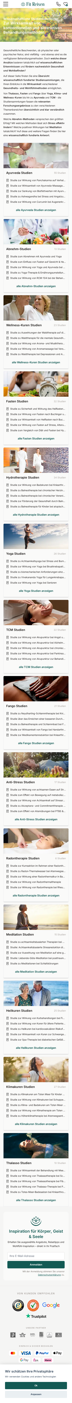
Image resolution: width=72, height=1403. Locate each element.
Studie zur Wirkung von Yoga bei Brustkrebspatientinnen (38, 566)
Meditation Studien (20, 934)
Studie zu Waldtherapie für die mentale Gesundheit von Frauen (38, 338)
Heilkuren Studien (19, 1010)
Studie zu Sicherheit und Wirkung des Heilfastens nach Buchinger (38, 408)
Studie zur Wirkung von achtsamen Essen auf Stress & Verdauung (38, 789)
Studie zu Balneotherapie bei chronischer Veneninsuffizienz (38, 495)
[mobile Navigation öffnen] (5, 4)
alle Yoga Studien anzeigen (36, 590)
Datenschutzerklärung (49, 1274)
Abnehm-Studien (18, 249)
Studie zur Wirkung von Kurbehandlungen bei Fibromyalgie (38, 1018)
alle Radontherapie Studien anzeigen (36, 895)
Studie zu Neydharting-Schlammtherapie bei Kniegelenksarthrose (38, 713)
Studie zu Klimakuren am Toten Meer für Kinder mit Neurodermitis (38, 1094)
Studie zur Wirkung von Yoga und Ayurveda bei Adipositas (38, 267)
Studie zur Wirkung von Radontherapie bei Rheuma (38, 887)
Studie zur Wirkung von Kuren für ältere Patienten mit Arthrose (38, 1023)
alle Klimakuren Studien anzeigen (36, 1124)
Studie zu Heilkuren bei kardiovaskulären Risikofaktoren (38, 1028)
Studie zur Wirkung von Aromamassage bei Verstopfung (38, 348)
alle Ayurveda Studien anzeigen (36, 210)
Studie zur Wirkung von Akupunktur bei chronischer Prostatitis (38, 648)
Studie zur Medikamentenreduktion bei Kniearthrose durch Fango (38, 735)
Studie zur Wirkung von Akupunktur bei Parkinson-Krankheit (38, 653)
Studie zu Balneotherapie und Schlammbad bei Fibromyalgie (38, 724)
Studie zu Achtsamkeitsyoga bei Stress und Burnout (38, 561)
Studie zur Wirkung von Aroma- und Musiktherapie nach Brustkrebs (38, 343)
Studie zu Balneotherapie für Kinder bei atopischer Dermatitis (38, 506)
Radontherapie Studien (23, 858)
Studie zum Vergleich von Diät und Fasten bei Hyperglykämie (38, 430)
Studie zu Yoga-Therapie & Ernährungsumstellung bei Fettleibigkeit (38, 272)
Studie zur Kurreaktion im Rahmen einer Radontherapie (38, 865)
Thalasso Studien (18, 1163)
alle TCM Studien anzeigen (36, 667)
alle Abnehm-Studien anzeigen (36, 286)
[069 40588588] (58, 4)
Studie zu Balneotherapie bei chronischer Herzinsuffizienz (38, 490)
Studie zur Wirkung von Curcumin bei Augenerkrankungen (38, 201)
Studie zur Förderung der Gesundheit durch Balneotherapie (38, 501)
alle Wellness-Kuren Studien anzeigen (36, 362)
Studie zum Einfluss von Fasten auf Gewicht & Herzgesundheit (38, 261)
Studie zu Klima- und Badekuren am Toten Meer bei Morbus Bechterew (38, 1105)
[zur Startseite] (33, 4)
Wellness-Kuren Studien (24, 325)
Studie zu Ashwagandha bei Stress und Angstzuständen (38, 196)
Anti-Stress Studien (20, 782)
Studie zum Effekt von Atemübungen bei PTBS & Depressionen (38, 811)
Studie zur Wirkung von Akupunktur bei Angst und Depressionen (38, 637)
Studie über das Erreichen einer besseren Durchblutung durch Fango (38, 718)
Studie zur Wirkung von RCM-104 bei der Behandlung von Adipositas (38, 278)
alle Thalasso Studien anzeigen (36, 1200)
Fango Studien (16, 706)
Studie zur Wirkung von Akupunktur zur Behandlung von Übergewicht (38, 658)
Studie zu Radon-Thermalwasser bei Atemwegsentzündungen (38, 871)
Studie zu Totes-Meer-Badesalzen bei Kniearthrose (38, 1192)
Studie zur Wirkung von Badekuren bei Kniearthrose (38, 484)
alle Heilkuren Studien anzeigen (36, 1047)
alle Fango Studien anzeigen (36, 743)
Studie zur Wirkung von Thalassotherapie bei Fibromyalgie (38, 1181)
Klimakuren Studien (20, 1087)
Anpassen (36, 1394)
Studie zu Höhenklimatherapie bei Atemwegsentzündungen (38, 1115)
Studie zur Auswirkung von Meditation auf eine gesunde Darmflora (38, 952)
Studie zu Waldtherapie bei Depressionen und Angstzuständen (38, 354)
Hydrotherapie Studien (22, 477)
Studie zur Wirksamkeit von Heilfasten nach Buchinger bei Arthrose (38, 419)
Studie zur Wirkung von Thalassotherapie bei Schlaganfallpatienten (38, 1175)
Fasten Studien (17, 401)
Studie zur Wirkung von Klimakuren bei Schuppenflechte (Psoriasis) (38, 1099)
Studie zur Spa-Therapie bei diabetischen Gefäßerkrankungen (38, 1039)
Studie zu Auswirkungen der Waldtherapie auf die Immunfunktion (38, 332)
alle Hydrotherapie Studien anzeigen (36, 514)
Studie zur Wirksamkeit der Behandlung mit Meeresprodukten (38, 1170)
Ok (36, 1385)
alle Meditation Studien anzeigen (36, 971)
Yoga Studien (15, 553)
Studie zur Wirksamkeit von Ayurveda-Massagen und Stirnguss (38, 185)
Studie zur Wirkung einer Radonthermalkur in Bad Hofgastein (38, 876)
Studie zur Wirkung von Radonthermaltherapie (35, 881)
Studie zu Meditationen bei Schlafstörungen (34, 963)
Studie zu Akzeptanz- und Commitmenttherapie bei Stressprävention (38, 805)
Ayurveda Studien (19, 173)
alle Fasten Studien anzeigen (36, 438)
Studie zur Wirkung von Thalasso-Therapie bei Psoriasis (38, 1186)
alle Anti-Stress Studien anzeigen (36, 819)
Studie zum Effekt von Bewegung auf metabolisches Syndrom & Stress (38, 795)
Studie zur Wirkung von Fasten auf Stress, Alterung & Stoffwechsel (38, 424)
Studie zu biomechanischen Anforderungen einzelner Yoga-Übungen (38, 571)
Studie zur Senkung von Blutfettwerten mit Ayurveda (38, 191)
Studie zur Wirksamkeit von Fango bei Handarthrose (38, 729)
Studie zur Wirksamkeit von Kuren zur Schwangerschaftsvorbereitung (38, 1034)
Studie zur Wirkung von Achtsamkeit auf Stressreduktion (38, 800)
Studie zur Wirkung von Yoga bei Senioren (33, 582)
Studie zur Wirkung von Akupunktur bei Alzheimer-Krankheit (38, 642)
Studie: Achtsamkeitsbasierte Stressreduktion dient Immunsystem (38, 947)
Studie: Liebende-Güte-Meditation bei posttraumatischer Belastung (38, 958)
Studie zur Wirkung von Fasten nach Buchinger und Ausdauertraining (38, 414)
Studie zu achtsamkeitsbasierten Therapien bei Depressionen (38, 941)
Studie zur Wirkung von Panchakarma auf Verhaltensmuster (38, 180)
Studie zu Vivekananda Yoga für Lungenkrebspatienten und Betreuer (38, 577)
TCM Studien (15, 630)
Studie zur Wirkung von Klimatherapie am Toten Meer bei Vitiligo (38, 1110)
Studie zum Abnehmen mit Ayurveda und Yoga (36, 256)
